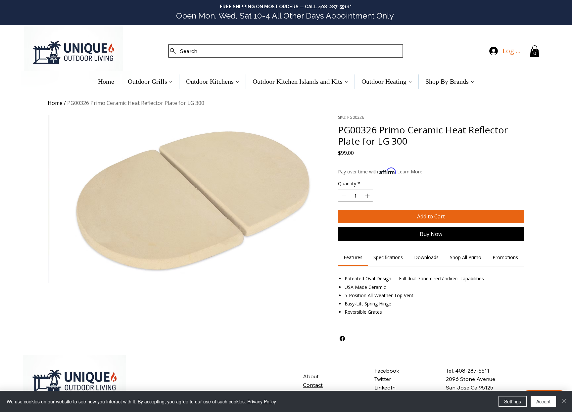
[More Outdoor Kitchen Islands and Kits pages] (346, 81)
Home (55, 103)
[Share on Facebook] (342, 339)
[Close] (564, 401)
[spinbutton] (355, 196)
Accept (543, 401)
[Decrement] (343, 196)
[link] (353, 257)
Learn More (409, 171)
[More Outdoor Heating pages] (410, 81)
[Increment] (368, 196)
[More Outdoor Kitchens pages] (237, 81)
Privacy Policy (261, 401)
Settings (512, 401)
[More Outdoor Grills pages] (170, 81)
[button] (535, 51)
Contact (313, 385)
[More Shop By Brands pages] (472, 81)
